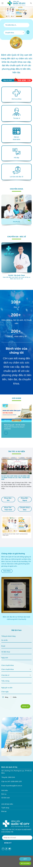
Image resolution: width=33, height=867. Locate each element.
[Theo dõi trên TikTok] (6, 848)
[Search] (31, 3)
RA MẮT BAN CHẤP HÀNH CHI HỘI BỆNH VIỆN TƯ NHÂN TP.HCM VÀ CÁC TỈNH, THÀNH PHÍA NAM (15, 477)
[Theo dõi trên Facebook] (3, 848)
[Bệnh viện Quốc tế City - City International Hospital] (16, 3)
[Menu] (2, 3)
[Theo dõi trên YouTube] (9, 848)
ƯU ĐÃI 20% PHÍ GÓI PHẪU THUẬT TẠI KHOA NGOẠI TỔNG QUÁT (14, 534)
